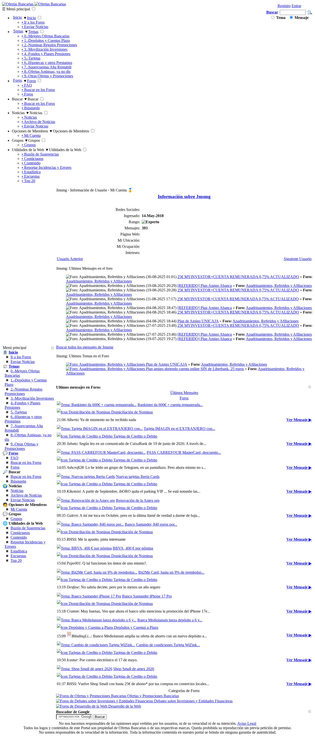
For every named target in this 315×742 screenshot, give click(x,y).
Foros (17, 80)
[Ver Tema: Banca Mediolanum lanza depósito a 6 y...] (96, 620)
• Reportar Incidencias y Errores (46, 167)
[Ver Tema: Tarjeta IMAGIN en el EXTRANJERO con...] (100, 428)
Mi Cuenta (19, 509)
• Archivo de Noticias (38, 122)
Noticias (17, 491)
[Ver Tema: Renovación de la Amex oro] (86, 500)
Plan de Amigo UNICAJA (198, 321)
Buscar (272, 12)
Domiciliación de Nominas (131, 412)
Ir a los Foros (21, 357)
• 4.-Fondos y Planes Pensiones (46, 54)
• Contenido (31, 163)
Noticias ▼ (21, 113)
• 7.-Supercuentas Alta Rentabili (46, 67)
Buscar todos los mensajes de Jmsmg (84, 347)
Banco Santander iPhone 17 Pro (147, 596)
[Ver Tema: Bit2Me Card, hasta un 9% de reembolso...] (97, 572)
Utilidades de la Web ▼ (30, 150)
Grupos (16, 519)
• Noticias (29, 117)
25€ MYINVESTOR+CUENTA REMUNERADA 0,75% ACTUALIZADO (238, 277)
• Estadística (31, 172)
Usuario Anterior (70, 259)
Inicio (17, 17)
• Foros (27, 94)
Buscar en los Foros (26, 462)
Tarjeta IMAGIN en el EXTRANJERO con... (179, 428)
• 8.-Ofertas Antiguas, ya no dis (46, 71)
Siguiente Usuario (298, 259)
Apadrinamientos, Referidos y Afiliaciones (99, 281)
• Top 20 (28, 181)
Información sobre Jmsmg (184, 196)
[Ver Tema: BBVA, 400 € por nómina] (84, 548)
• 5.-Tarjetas (31, 58)
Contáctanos (20, 533)
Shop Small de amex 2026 (133, 669)
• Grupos (29, 145)
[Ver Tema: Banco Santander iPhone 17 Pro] (89, 596)
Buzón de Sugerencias (28, 528)
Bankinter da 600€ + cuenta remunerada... (170, 405)
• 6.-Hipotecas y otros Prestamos (47, 63)
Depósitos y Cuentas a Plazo (135, 627)
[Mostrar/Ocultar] (52, 348)
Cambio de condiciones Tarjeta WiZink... (168, 645)
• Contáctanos (32, 159)
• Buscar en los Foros (38, 90)
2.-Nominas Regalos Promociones (23, 391)
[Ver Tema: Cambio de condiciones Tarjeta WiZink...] (96, 645)
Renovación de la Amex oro (137, 500)
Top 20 (16, 560)
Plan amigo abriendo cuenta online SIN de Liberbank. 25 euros (194, 369)
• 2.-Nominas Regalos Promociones (49, 45)
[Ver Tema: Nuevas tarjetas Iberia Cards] (86, 476)
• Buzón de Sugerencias (40, 154)
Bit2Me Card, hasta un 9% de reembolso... (171, 572)
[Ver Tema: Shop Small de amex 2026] (84, 669)
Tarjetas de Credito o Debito (134, 436)
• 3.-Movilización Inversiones (44, 49)
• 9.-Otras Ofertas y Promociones (47, 76)
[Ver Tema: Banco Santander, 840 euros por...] (90, 524)
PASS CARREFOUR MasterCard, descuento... (184, 452)
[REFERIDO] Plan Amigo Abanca (204, 286)
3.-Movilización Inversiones (32, 398)
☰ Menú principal (16, 9)
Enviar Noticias (23, 362)
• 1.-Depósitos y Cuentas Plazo (46, 40)
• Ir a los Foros (33, 22)
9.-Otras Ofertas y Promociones (21, 446)
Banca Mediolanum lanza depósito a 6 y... (169, 620)
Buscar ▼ (20, 99)
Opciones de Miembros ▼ (32, 131)
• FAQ (27, 85)
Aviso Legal (246, 723)
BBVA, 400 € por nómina (133, 548)
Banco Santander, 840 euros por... (151, 524)
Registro (284, 6)
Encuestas (18, 556)
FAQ (14, 458)
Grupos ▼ (20, 140)
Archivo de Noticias (26, 495)
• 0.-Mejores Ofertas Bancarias (45, 36)
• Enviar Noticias (35, 27)
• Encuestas (31, 176)
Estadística (19, 551)
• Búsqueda (31, 108)
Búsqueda (18, 481)
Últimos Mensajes (184, 393)
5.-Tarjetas (19, 412)
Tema (280, 18)
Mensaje (301, 18)
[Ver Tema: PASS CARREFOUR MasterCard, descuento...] (101, 452)
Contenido (19, 537)
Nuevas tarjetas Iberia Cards (137, 476)
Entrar (296, 6)
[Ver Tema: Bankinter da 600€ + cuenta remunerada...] (97, 405)
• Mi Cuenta (31, 135)
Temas (18, 31)
